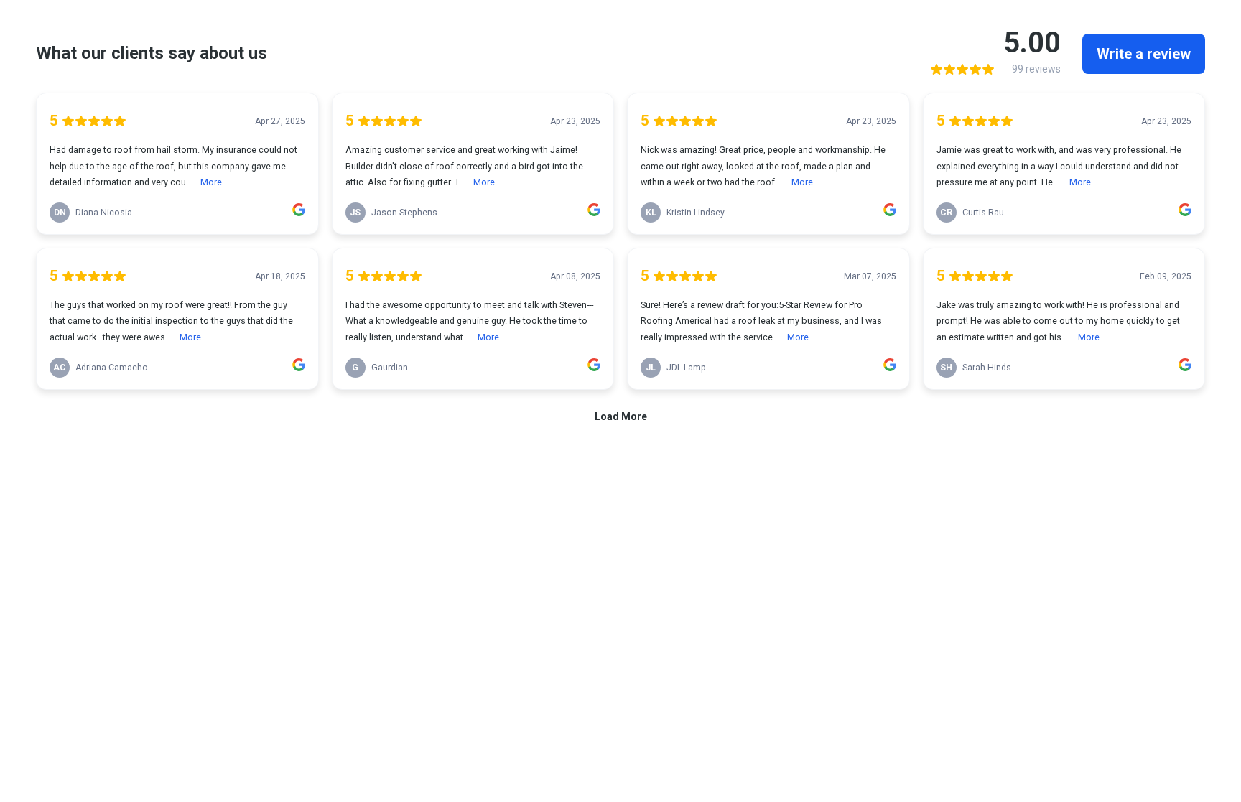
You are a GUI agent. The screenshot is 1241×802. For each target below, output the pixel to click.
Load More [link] (621, 416)
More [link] (211, 182)
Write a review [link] (1144, 53)
